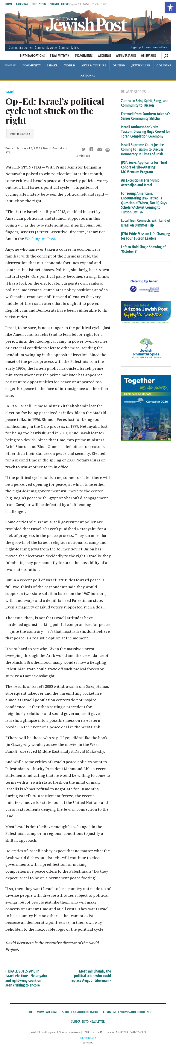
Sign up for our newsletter (148, 47)
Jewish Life (140, 65)
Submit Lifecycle (60, 4)
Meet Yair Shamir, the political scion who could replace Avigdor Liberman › (91, 975)
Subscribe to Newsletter (88, 1021)
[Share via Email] (100, 149)
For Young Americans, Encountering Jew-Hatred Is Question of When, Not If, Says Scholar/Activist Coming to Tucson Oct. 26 (144, 202)
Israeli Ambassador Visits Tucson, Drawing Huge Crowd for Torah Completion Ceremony (145, 132)
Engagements (83, 55)
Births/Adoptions (32, 55)
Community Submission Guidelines (127, 1012)
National (88, 75)
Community (32, 65)
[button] (170, 7)
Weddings (104, 55)
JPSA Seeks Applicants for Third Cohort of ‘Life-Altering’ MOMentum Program (144, 167)
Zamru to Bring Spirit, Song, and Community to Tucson (144, 103)
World (69, 65)
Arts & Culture (93, 65)
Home (8, 4)
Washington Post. (40, 238)
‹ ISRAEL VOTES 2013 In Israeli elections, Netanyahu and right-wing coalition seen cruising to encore (26, 978)
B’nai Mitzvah (59, 55)
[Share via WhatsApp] (107, 149)
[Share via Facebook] (92, 149)
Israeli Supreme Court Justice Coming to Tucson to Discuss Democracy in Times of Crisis (142, 149)
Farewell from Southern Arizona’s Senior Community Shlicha (145, 116)
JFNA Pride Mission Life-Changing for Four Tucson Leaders (145, 236)
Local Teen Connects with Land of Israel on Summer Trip (145, 222)
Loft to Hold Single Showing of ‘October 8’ (143, 249)
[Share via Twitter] (84, 149)
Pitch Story (39, 4)
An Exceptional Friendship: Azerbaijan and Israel (141, 182)
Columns (163, 65)
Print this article (20, 134)
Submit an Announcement (80, 1012)
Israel (52, 65)
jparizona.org (88, 1038)
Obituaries (148, 55)
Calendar (22, 4)
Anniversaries (126, 55)
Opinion (119, 65)
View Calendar (47, 1012)
